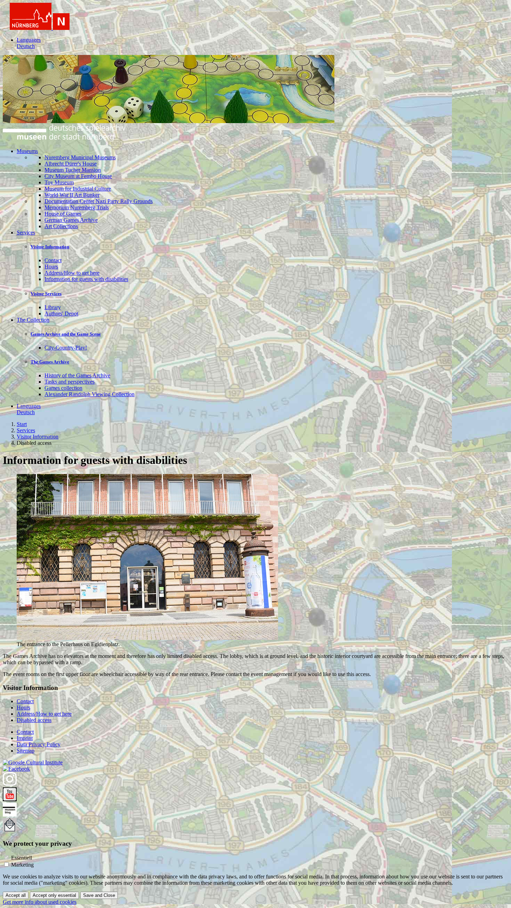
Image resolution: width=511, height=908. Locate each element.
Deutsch (26, 46)
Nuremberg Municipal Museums (80, 157)
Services (26, 430)
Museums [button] (27, 151)
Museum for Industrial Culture (77, 189)
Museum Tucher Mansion (72, 170)
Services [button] (26, 232)
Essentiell (21, 858)
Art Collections (61, 226)
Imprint (25, 738)
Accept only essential (54, 895)
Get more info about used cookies (39, 902)
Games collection (63, 388)
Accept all (16, 895)
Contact (53, 260)
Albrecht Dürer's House (70, 164)
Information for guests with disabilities (86, 279)
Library (52, 307)
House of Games (62, 214)
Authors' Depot (61, 313)
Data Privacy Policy (38, 744)
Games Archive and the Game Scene (66, 334)
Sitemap (25, 751)
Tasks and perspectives (69, 382)
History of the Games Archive (77, 375)
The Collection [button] (33, 320)
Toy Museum (59, 182)
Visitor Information (50, 246)
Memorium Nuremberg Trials (76, 207)
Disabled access (34, 720)
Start (22, 424)
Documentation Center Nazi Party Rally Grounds (98, 201)
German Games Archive (71, 220)
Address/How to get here (71, 273)
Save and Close (99, 895)
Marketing (22, 865)
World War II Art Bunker (71, 195)
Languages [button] (29, 40)
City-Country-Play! (65, 348)
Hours (51, 267)
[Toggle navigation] (5, 30)
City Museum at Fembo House (78, 176)
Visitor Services (46, 293)
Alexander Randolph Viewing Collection (89, 394)
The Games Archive (50, 361)
